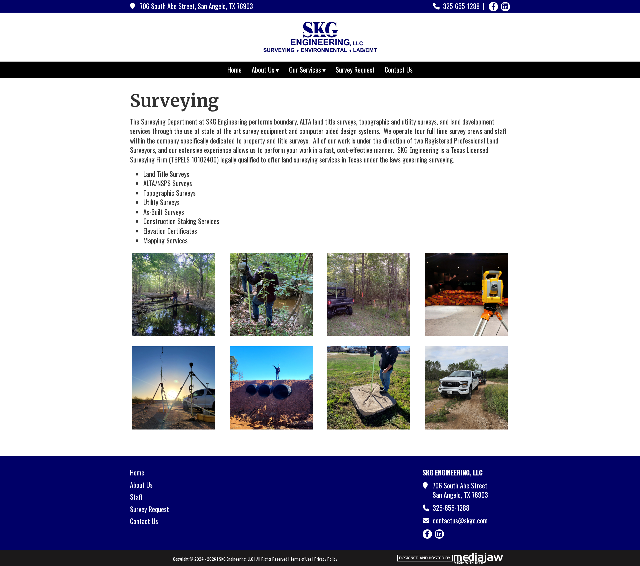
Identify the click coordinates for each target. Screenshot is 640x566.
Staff (136, 497)
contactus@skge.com (460, 520)
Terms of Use (300, 559)
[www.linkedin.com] (505, 6)
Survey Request (355, 70)
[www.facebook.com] (493, 6)
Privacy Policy (325, 559)
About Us (141, 485)
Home (234, 70)
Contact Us (399, 70)
